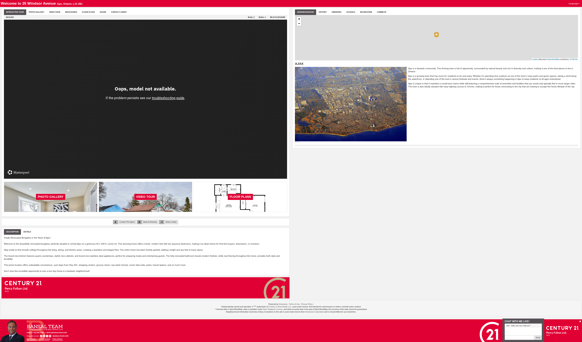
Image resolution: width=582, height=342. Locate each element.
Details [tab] (27, 232)
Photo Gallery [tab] (36, 12)
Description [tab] (12, 232)
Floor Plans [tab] (88, 12)
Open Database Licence (273, 309)
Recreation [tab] (366, 12)
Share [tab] (103, 12)
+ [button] (299, 19)
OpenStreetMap (553, 59)
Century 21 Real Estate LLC (279, 307)
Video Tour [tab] (54, 12)
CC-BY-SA (573, 59)
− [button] (299, 23)
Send (538, 338)
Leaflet (534, 59)
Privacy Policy (307, 304)
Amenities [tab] (336, 12)
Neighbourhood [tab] (305, 12)
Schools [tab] (350, 12)
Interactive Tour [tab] (15, 12)
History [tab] (323, 12)
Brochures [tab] (71, 12)
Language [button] (573, 3)
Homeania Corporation (314, 312)
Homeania (283, 304)
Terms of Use (294, 304)
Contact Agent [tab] (119, 12)
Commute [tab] (381, 12)
